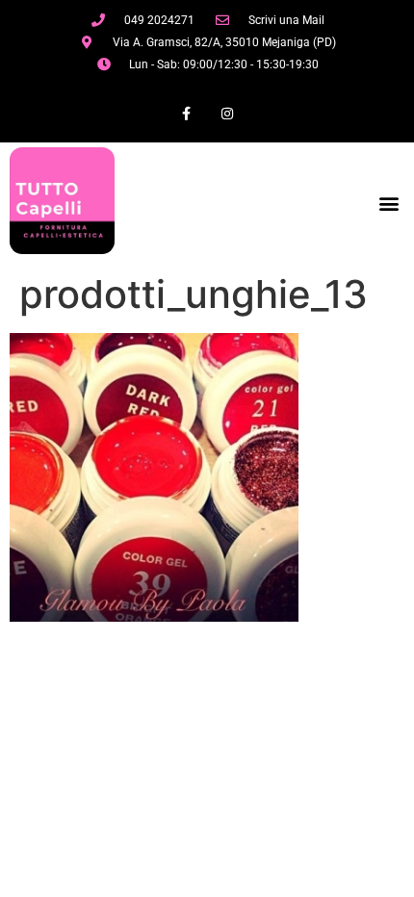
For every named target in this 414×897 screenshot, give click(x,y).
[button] (388, 202)
